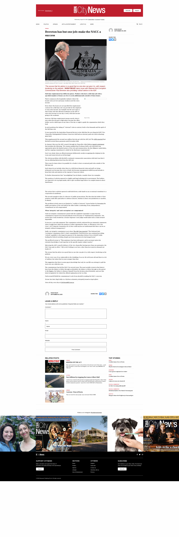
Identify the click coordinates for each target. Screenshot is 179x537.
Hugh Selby (54, 292)
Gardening (111, 370)
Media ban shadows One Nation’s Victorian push (121, 390)
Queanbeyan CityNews (89, 10)
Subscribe (128, 10)
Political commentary (114, 384)
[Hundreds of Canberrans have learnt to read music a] (54, 434)
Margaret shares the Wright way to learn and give (121, 395)
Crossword (97, 19)
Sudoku (102, 19)
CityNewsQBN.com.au (67, 282)
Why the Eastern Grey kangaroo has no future (120, 366)
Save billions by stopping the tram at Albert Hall (83, 377)
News (37, 24)
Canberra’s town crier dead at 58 (117, 381)
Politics (46, 24)
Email (46, 330)
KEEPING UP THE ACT (74, 362)
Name (46, 321)
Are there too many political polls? (117, 386)
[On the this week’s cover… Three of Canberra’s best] (161, 434)
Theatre (111, 379)
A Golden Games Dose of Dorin (116, 362)
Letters (68, 375)
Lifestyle (83, 24)
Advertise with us (95, 470)
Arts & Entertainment (69, 24)
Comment (48, 307)
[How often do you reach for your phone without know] (18, 434)
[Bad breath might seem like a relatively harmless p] (125, 434)
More (92, 24)
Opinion (55, 24)
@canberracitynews (96, 412)
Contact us (93, 467)
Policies (93, 472)
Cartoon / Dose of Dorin (74, 392)
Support (137, 10)
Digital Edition (91, 19)
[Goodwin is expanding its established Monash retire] (89, 434)
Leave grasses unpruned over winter (118, 371)
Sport (110, 360)
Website (47, 340)
